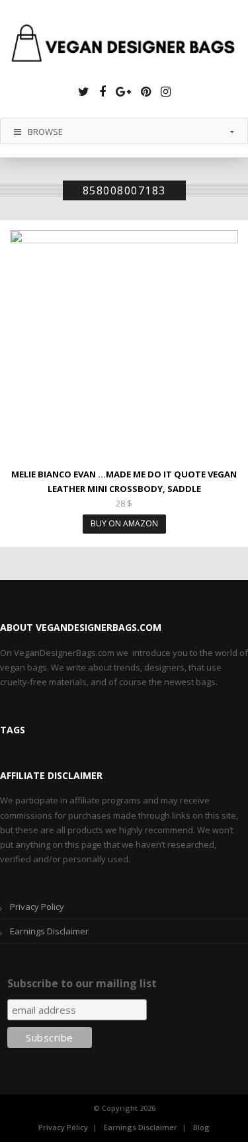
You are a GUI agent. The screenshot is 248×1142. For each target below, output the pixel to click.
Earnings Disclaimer (49, 931)
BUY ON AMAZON (124, 523)
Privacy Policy (37, 907)
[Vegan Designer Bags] (124, 45)
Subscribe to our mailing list (82, 983)
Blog (201, 1127)
